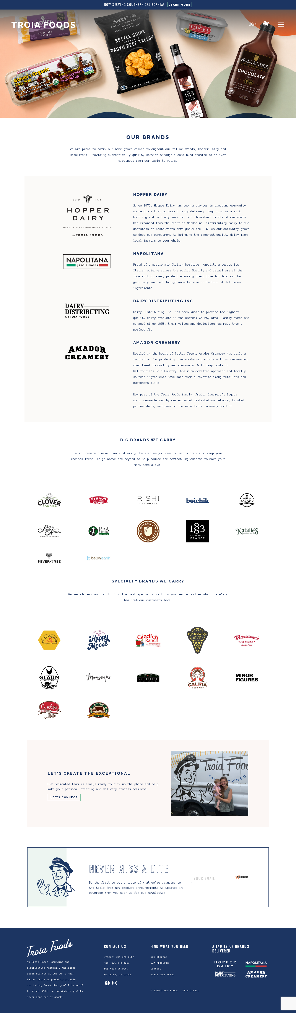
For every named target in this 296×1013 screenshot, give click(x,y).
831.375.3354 (125, 957)
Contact (156, 968)
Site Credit (190, 990)
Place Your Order (163, 974)
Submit (239, 877)
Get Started (159, 957)
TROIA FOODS (43, 25)
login (253, 24)
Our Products (160, 962)
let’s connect (64, 797)
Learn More (179, 4)
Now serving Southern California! (134, 4)
